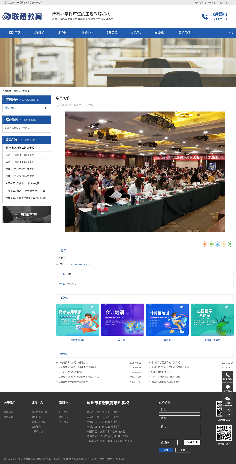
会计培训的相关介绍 (161, 372)
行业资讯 (63, 412)
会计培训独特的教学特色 (70, 372)
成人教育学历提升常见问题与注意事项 (170, 367)
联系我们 (184, 32)
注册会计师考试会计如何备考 (73, 381)
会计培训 (36, 426)
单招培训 (36, 417)
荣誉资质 (8, 417)
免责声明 (120, 459)
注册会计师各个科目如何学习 (165, 377)
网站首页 (14, 32)
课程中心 (63, 32)
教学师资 (136, 32)
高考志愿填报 (38, 422)
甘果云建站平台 (107, 459)
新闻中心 (87, 32)
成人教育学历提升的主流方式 (165, 362)
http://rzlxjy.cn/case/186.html (78, 264)
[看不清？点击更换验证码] (192, 442)
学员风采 (111, 32)
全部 (61, 258)
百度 (220, 2)
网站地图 (199, 2)
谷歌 (226, 2)
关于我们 (38, 32)
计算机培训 (37, 431)
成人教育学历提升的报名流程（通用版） (78, 367)
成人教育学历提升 (41, 412)
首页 (16, 91)
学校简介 (8, 412)
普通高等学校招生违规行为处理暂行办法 (78, 377)
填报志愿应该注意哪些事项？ (165, 381)
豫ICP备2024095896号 (75, 459)
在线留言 (160, 32)
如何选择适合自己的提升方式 (73, 362)
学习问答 (63, 422)
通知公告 (63, 417)
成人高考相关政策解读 (18, 128)
